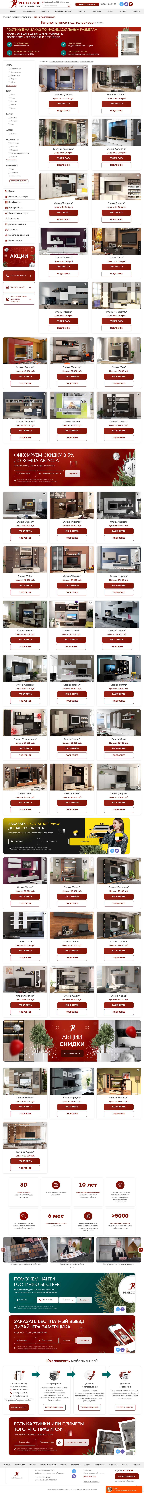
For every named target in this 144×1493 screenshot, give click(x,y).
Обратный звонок (126, 1476)
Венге (13, 98)
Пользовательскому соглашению (47, 481)
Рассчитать (63, 104)
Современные (16, 72)
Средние (14, 121)
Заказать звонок (87, 4)
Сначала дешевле (71, 61)
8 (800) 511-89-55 (108, 4)
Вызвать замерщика (54, 1407)
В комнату (14, 172)
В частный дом (16, 176)
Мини (12, 124)
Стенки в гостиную (22, 17)
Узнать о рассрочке (90, 1407)
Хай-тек (13, 82)
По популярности (56, 61)
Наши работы (15, 240)
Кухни (11, 191)
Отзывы (123, 11)
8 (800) (124, 1471)
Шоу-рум (81, 11)
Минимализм (15, 75)
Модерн (13, 79)
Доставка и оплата (63, 11)
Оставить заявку (19, 1407)
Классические (16, 69)
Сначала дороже (87, 61)
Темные (13, 105)
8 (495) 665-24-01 (108, 1)
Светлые (14, 101)
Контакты (136, 11)
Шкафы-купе (14, 202)
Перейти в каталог (125, 1407)
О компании (28, 11)
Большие (14, 117)
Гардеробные (15, 208)
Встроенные (15, 143)
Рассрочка (96, 11)
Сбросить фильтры (19, 181)
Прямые (13, 134)
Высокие (14, 157)
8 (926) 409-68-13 (108, 7)
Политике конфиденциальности (26, 481)
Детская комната (17, 224)
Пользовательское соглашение (85, 1489)
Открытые (14, 150)
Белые (13, 94)
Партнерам (113, 1465)
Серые (13, 108)
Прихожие (13, 219)
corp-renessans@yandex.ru (125, 1481)
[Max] (126, 4)
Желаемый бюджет (51, 473)
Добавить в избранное (91, 1482)
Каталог (44, 11)
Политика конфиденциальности (59, 1489)
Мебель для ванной (18, 235)
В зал (12, 169)
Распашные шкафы (18, 197)
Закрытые (14, 146)
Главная (13, 11)
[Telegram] (121, 4)
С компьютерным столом (20, 153)
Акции (110, 11)
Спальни (12, 230)
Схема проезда (89, 1476)
